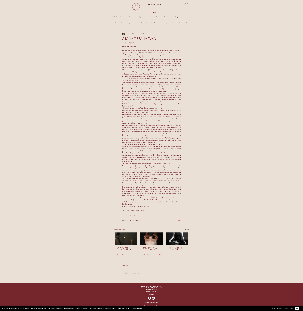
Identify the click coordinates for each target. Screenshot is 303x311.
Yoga (129, 23)
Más (179, 23)
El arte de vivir (144, 23)
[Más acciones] (180, 34)
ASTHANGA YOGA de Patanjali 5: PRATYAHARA (150, 249)
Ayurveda (135, 23)
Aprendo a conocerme (156, 23)
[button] (186, 23)
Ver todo (187, 229)
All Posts (116, 23)
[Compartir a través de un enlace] (134, 215)
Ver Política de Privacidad (136, 308)
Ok (297, 308)
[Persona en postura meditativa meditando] (177, 238)
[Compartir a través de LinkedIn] (131, 215)
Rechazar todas (289, 308)
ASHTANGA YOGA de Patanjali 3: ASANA (175, 249)
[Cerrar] (301, 308)
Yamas (123, 23)
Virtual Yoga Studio (154, 12)
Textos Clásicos (130, 210)
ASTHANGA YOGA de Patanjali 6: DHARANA (124, 249)
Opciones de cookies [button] (277, 308)
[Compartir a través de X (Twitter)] (127, 215)
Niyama (167, 23)
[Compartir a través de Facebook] (123, 215)
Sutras (173, 23)
